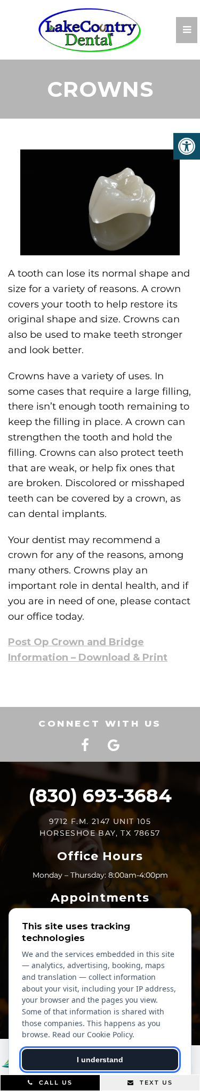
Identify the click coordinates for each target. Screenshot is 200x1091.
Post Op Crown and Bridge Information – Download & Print (87, 649)
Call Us (54, 1082)
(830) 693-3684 (100, 795)
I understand (100, 1059)
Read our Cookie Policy (92, 1034)
